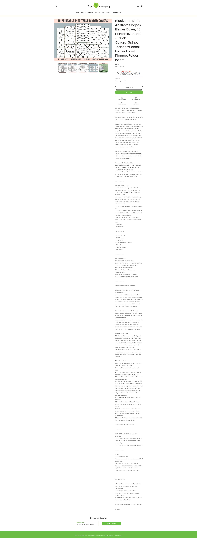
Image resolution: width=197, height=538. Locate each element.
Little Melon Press (83, 535)
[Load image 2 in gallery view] (72, 67)
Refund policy (92, 535)
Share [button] (118, 509)
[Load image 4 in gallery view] (93, 67)
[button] (56, 6)
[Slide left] (55, 67)
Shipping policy (118, 535)
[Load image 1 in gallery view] (62, 67)
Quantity (117, 78)
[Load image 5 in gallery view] (103, 67)
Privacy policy (100, 535)
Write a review (111, 523)
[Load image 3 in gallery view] (83, 67)
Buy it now (129, 92)
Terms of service (109, 535)
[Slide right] (110, 67)
